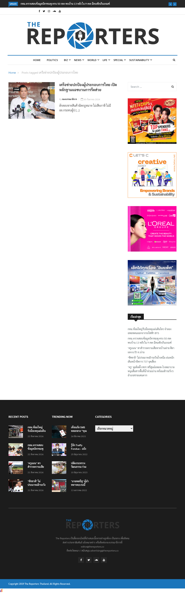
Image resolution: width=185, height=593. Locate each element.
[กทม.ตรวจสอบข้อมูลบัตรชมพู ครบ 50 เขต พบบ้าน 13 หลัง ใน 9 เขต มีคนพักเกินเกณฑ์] (16, 450)
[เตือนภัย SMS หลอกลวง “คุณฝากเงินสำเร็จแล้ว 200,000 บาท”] (60, 432)
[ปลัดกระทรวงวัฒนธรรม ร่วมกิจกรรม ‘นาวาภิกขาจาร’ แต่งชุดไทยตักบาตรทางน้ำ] (60, 468)
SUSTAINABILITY (139, 60)
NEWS (77, 60)
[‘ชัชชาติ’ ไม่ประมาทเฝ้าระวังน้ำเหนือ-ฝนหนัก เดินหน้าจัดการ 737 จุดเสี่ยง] (16, 486)
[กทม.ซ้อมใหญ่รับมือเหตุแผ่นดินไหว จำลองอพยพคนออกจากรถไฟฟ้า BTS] (16, 432)
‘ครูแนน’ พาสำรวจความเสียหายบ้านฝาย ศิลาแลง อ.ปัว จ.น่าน (151, 350)
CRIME (16, 89)
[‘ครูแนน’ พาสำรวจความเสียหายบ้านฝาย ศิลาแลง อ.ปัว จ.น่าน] (16, 468)
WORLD (91, 60)
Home (37, 60)
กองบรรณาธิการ (69, 99)
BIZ (66, 60)
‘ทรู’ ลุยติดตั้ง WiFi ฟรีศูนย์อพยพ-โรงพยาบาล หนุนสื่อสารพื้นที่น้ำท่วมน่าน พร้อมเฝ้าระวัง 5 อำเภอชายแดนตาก (151, 371)
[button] (170, 4)
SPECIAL (118, 60)
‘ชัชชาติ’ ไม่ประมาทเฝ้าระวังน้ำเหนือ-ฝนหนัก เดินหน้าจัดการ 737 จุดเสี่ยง (151, 359)
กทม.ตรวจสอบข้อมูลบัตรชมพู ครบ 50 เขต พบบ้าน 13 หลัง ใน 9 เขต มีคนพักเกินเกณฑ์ (65, 3)
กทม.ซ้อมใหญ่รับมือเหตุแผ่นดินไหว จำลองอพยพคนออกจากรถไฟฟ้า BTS (149, 331)
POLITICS (52, 60)
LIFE (105, 60)
